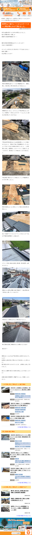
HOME (3, 18)
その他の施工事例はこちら (24, 427)
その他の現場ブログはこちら (23, 515)
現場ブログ (9, 18)
